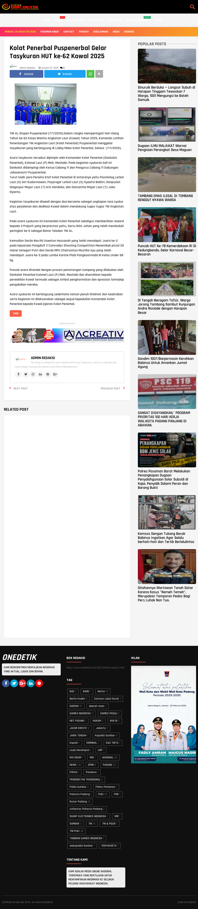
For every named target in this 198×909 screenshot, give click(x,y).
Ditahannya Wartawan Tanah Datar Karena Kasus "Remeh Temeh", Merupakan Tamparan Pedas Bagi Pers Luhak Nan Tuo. (165, 594)
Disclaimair (100, 31)
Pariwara (91, 772)
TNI (90, 823)
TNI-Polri (74, 831)
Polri (100, 794)
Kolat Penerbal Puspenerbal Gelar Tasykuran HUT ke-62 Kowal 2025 (58, 52)
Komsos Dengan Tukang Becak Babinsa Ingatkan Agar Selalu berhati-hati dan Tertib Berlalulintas (166, 538)
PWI (116, 794)
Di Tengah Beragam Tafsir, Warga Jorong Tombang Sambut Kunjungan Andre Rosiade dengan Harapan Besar (166, 306)
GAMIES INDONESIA (80, 713)
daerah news (96, 706)
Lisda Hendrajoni (79, 750)
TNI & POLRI (108, 823)
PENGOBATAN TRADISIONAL (85, 779)
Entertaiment (138, 19)
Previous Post (110, 389)
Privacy (84, 31)
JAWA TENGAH (78, 735)
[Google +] (22, 683)
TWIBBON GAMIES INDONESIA (86, 838)
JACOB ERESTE (78, 728)
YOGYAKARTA (108, 846)
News (59, 19)
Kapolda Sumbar (105, 735)
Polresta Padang (80, 794)
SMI (116, 816)
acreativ (191, 902)
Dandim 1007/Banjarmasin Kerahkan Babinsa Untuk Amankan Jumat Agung (166, 363)
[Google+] (55, 374)
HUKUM (97, 721)
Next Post (21, 389)
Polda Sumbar (78, 787)
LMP (100, 750)
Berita (101, 691)
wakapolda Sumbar (81, 846)
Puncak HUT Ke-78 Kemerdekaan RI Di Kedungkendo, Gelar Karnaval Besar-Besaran (167, 250)
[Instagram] (33, 374)
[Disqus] (67, 473)
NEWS (73, 765)
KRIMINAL (91, 743)
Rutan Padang (78, 801)
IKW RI (113, 721)
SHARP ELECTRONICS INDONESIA (88, 816)
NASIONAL (107, 757)
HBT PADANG (77, 721)
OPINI (91, 765)
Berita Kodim (77, 699)
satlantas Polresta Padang (86, 809)
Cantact (68, 31)
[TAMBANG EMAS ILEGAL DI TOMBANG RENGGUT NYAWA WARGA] (167, 174)
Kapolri (74, 743)
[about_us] (21, 359)
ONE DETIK (25, 902)
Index (116, 31)
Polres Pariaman (105, 787)
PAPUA (73, 772)
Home (47, 20)
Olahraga (115, 20)
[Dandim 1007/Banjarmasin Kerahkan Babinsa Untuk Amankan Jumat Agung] (167, 337)
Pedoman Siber (49, 31)
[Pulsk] (39, 683)
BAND (86, 691)
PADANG (107, 765)
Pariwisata (76, 20)
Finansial (96, 20)
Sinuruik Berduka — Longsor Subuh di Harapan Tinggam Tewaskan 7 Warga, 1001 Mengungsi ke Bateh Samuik (166, 93)
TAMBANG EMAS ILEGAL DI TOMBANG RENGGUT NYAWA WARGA (165, 197)
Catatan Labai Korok (106, 699)
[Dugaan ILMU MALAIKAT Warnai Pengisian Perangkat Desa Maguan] (167, 124)
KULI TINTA (112, 743)
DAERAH (74, 706)
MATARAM (75, 757)
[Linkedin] (40, 374)
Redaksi (129, 31)
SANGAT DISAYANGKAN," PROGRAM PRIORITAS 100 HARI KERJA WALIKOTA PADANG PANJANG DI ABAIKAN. (164, 419)
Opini (158, 20)
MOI (92, 757)
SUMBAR (74, 823)
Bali (72, 691)
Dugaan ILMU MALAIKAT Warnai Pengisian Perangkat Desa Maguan (165, 147)
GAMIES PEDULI (108, 713)
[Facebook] (18, 374)
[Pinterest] (47, 374)
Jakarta (101, 728)
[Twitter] (25, 374)
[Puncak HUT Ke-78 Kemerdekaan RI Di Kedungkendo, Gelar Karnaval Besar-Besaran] (167, 224)
